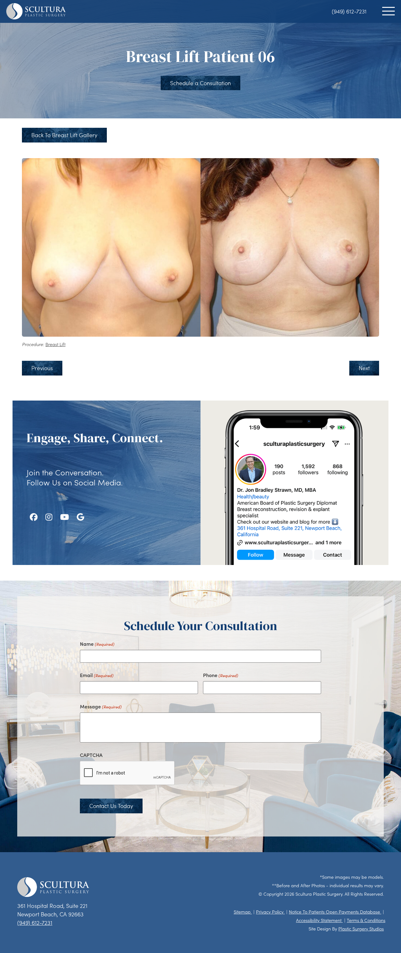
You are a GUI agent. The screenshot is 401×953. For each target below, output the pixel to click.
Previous (42, 368)
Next (364, 368)
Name (97, 643)
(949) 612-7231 (349, 11)
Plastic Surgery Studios (361, 929)
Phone (220, 674)
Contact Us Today (111, 806)
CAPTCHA (91, 754)
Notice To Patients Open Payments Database (335, 912)
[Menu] (388, 11)
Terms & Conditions (366, 920)
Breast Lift (55, 344)
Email (96, 674)
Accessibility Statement (319, 920)
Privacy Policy (270, 912)
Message (101, 706)
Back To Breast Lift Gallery (64, 135)
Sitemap (243, 912)
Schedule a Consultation (200, 83)
